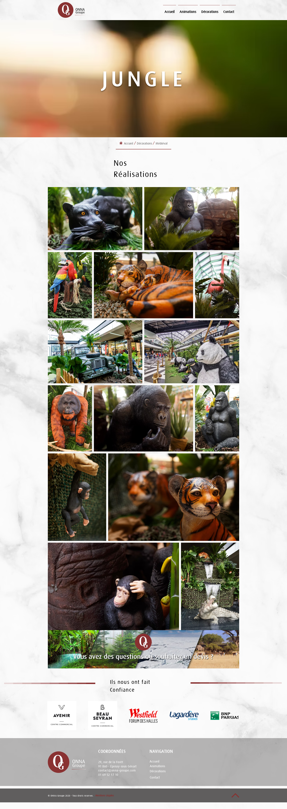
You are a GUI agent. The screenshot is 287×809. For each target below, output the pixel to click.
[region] (143, 649)
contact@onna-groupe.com (116, 770)
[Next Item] (232, 715)
